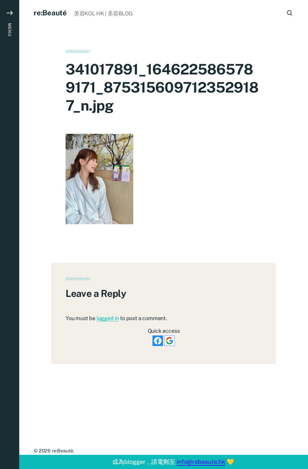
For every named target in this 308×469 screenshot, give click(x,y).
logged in (108, 318)
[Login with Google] (169, 340)
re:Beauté (50, 12)
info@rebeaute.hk (201, 461)
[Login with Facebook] (157, 340)
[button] (9, 234)
